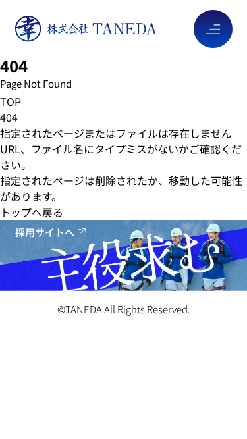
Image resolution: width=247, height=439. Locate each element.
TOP (10, 101)
